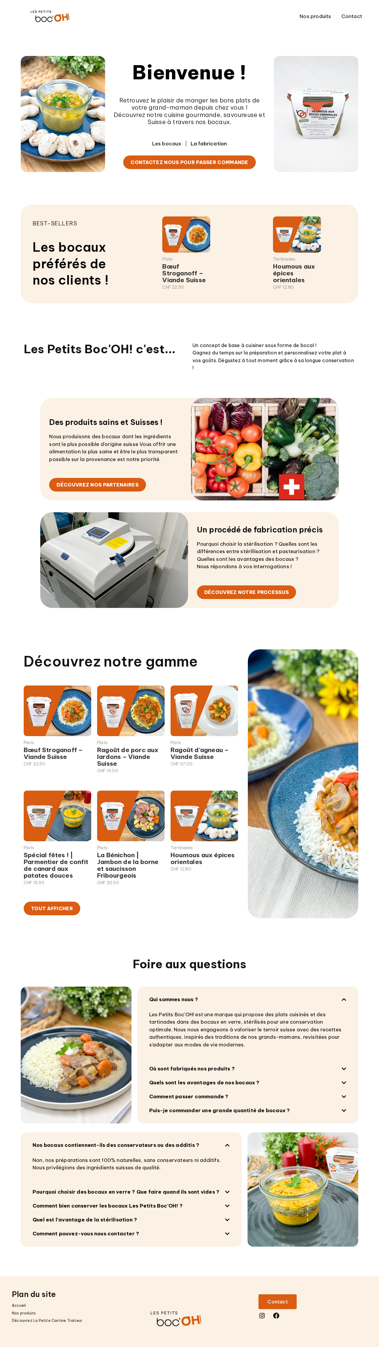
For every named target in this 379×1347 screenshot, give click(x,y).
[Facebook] (276, 1317)
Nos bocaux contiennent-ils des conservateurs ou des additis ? (116, 1145)
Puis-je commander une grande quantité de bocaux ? (219, 1110)
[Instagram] (262, 1317)
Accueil (19, 1305)
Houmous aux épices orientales (294, 273)
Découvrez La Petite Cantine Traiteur (47, 1320)
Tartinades (284, 259)
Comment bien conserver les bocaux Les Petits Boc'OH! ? (108, 1205)
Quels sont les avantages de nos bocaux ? (204, 1082)
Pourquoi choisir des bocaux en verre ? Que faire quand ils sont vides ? (126, 1192)
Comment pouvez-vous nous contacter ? (86, 1233)
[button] (247, 999)
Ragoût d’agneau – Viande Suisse (200, 753)
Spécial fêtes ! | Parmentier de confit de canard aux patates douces (56, 865)
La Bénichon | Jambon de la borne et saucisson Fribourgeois (128, 865)
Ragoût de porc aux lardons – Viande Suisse (128, 756)
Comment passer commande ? (189, 1096)
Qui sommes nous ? (173, 999)
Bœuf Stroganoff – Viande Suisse (184, 273)
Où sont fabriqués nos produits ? (192, 1068)
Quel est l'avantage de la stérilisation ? (85, 1219)
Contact (351, 16)
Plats (167, 259)
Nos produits (315, 16)
